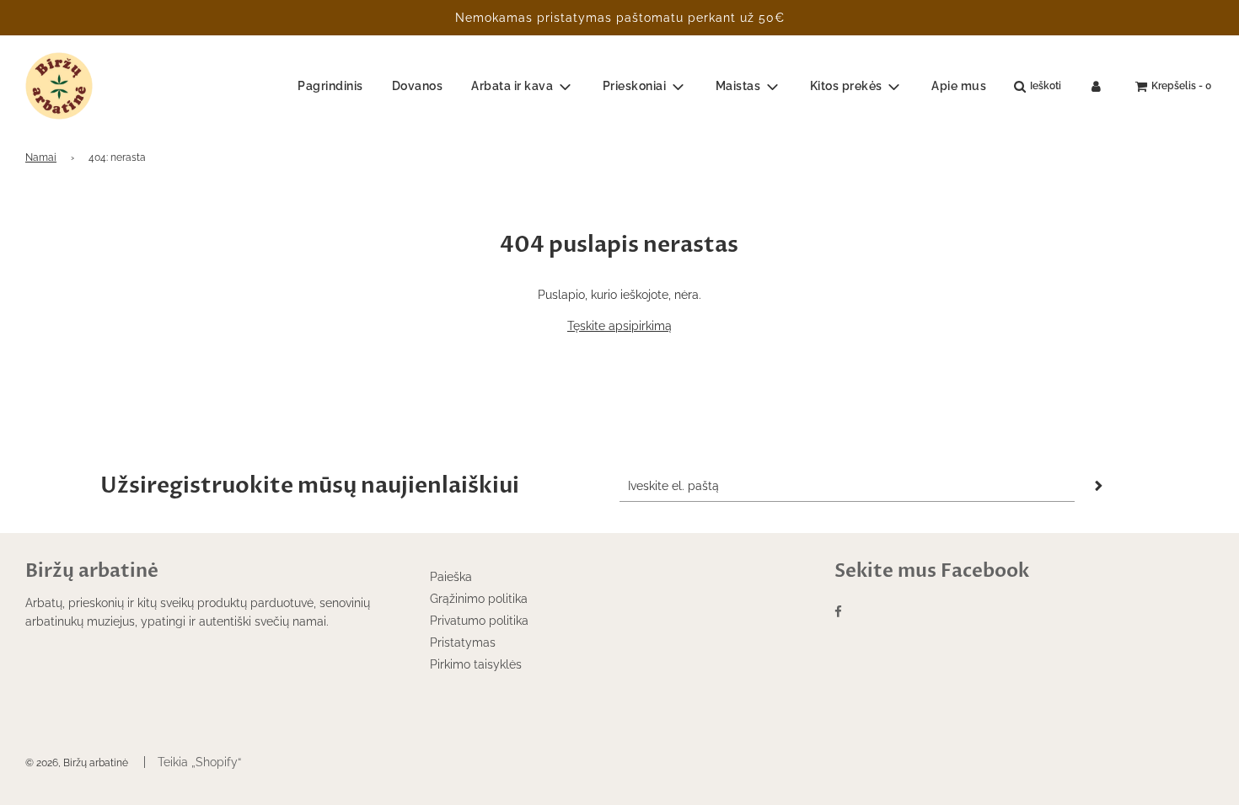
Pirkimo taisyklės (476, 664)
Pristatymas (463, 642)
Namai (40, 157)
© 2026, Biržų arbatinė (76, 763)
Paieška (451, 577)
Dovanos (417, 86)
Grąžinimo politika (479, 598)
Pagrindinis (330, 86)
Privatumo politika (479, 620)
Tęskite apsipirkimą (619, 326)
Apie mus (958, 86)
